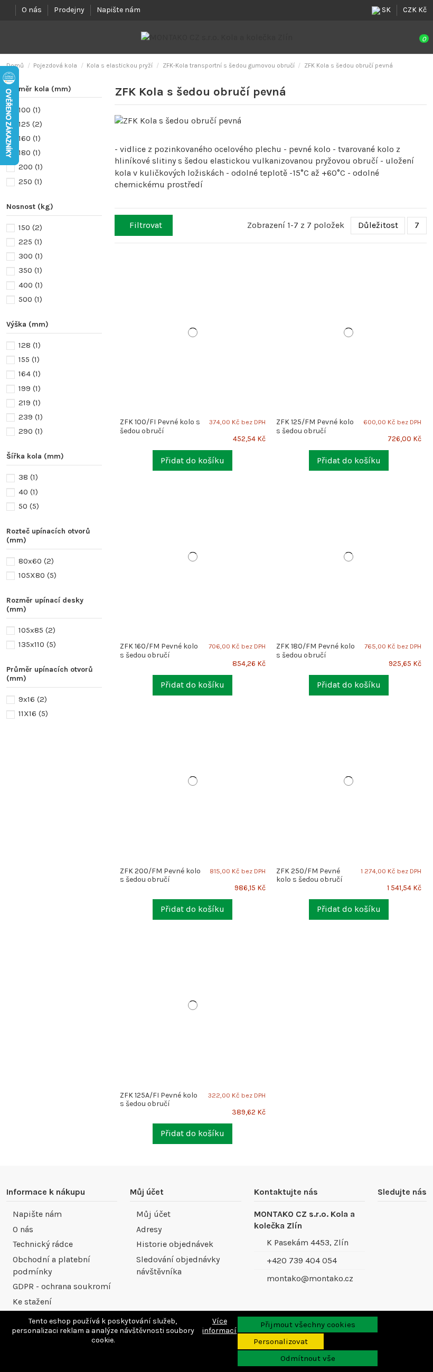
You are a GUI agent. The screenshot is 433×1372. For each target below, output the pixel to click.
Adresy (149, 1229)
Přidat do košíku (192, 460)
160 (29, 138)
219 (29, 402)
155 (29, 359)
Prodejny (70, 9)
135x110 (37, 644)
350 (30, 270)
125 (30, 124)
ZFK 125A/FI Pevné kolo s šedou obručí (158, 1100)
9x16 (32, 699)
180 (29, 152)
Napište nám (118, 9)
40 (28, 492)
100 (29, 110)
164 (29, 373)
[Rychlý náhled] (266, 275)
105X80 (37, 575)
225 (30, 241)
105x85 (36, 630)
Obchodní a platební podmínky (51, 1265)
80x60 (36, 561)
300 (30, 256)
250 (30, 181)
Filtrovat (145, 225)
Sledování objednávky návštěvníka (178, 1265)
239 (30, 417)
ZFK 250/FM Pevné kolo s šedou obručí (309, 875)
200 (30, 167)
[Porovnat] (266, 264)
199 (29, 388)
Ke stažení (32, 1302)
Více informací (219, 1326)
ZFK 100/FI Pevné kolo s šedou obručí (160, 426)
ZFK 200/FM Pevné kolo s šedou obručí (160, 875)
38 (28, 477)
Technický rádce (43, 1244)
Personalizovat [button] (280, 1341)
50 (28, 506)
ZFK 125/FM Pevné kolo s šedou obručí (315, 426)
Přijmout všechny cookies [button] (307, 1324)
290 (30, 431)
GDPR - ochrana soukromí (62, 1286)
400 (30, 285)
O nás (32, 9)
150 (30, 227)
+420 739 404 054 (302, 1260)
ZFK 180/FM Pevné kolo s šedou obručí (315, 651)
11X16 (33, 713)
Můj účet (153, 1214)
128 (29, 345)
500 (30, 299)
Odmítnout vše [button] (307, 1358)
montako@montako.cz (310, 1278)
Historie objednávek (174, 1244)
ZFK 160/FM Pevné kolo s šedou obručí (159, 651)
